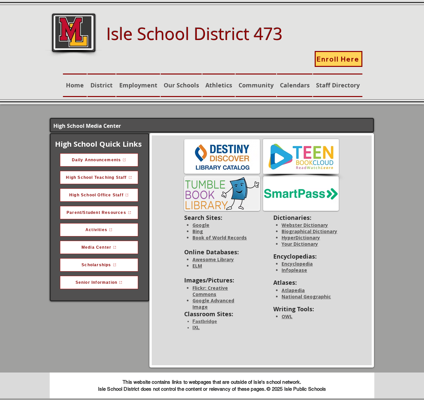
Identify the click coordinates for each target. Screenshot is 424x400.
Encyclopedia (297, 264)
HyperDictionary (301, 237)
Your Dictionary (300, 244)
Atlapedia (293, 290)
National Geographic (306, 296)
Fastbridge (204, 321)
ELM (197, 266)
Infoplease (294, 270)
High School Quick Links (98, 144)
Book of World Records (219, 237)
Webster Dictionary (305, 225)
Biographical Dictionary (309, 231)
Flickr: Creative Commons (210, 291)
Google (200, 225)
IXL (196, 327)
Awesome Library (213, 259)
